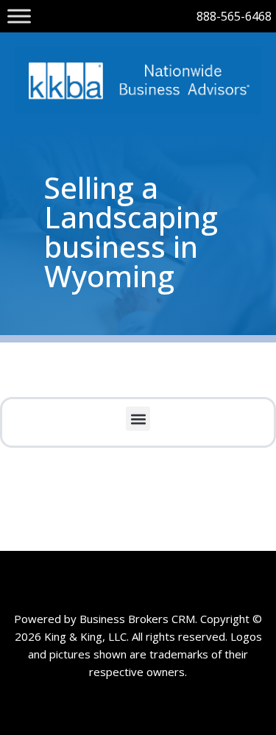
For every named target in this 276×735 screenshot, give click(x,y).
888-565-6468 (234, 16)
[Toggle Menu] (19, 16)
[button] (138, 419)
